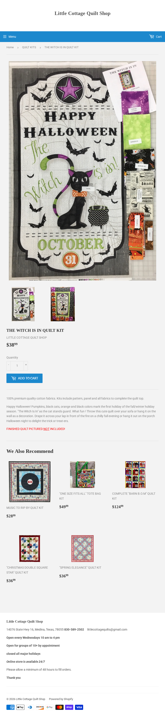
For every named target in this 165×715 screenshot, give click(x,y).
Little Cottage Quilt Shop (82, 13)
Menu (12, 36)
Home (10, 47)
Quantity (12, 357)
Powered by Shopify (61, 699)
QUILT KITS (29, 47)
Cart (158, 36)
